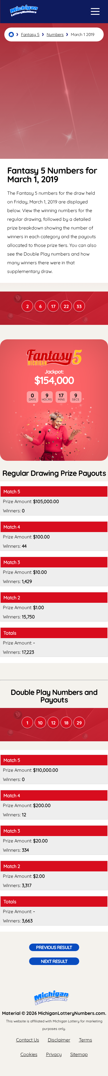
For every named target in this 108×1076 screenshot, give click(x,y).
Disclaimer (59, 1040)
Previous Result (54, 947)
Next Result (54, 961)
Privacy (54, 1054)
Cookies (28, 1054)
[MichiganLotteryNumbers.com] (22, 21)
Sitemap (79, 1054)
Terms (85, 1040)
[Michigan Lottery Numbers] (11, 34)
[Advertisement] (54, 100)
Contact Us (27, 1040)
